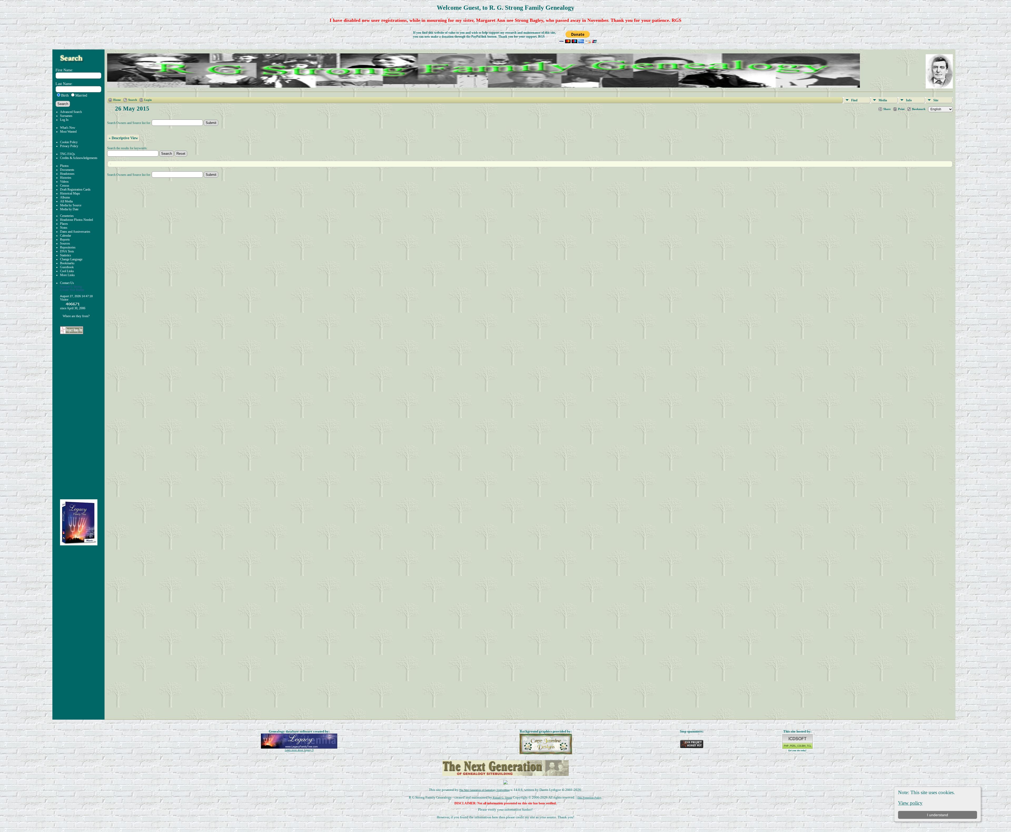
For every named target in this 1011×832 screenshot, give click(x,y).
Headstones (67, 174)
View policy (910, 803)
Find (854, 100)
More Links (67, 275)
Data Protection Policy (589, 797)
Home (117, 99)
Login (148, 99)
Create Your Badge (72, 289)
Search (132, 99)
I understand (937, 815)
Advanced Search (71, 112)
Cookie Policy (69, 142)
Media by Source (70, 205)
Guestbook (67, 267)
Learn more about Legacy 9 (299, 750)
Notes (63, 228)
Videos (64, 181)
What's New (67, 127)
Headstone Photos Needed (76, 220)
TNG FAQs (67, 154)
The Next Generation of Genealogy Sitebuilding (484, 790)
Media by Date (69, 209)
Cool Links (67, 271)
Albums (65, 197)
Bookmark (918, 109)
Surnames (66, 116)
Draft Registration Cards (75, 189)
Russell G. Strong (502, 797)
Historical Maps (70, 193)
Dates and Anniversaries (75, 231)
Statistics (65, 255)
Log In (64, 120)
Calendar (65, 235)
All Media (66, 201)
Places (64, 224)
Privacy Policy (69, 146)
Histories (65, 178)
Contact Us (67, 283)
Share (887, 109)
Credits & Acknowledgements (78, 158)
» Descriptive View (123, 138)
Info (909, 100)
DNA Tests (67, 251)
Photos (64, 166)
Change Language (71, 259)
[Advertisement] (82, 417)
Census (64, 185)
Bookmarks (67, 263)
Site (935, 100)
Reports (65, 239)
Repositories (68, 247)
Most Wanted (68, 131)
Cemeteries (67, 216)
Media (883, 100)
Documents (67, 170)
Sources (65, 243)
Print (901, 109)
